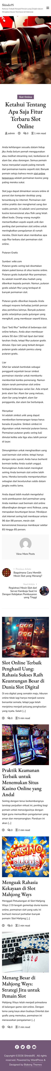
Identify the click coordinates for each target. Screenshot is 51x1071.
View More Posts (25, 554)
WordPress (37, 1060)
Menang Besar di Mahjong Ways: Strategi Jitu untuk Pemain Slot (21, 986)
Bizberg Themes (33, 1064)
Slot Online (25, 97)
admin (11, 133)
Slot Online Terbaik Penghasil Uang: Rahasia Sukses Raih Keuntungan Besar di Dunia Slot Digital (23, 674)
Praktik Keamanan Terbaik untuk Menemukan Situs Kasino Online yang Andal (21, 782)
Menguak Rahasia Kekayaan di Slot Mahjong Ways (20, 888)
